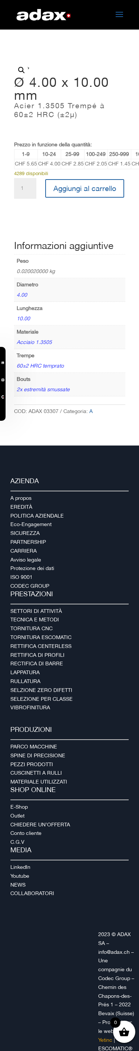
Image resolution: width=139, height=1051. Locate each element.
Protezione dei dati (32, 568)
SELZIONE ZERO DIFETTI (41, 690)
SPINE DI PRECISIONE (37, 755)
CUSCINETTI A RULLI (36, 773)
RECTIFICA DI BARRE (36, 663)
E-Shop (19, 807)
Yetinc (105, 1040)
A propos (21, 498)
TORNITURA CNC (31, 628)
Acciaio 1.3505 (34, 342)
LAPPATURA (25, 672)
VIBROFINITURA (30, 707)
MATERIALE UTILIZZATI (38, 782)
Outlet (17, 816)
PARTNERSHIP (28, 542)
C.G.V (17, 842)
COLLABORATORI (32, 893)
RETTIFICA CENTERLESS (41, 646)
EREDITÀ (21, 507)
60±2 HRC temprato (40, 366)
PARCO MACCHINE (33, 747)
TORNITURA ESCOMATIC (41, 637)
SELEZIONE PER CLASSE (41, 699)
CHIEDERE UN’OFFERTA (40, 825)
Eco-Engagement (31, 524)
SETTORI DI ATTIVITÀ (36, 611)
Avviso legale (25, 560)
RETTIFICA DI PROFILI (37, 655)
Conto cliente (26, 833)
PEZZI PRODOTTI (31, 764)
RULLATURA (25, 681)
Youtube (19, 876)
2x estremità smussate (43, 389)
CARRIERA (23, 551)
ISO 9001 (21, 577)
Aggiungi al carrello (84, 188)
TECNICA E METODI (34, 619)
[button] (21, 70)
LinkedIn (20, 867)
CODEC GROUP (29, 586)
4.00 (22, 295)
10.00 (23, 318)
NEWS (18, 885)
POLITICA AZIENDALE (37, 516)
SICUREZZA (25, 533)
